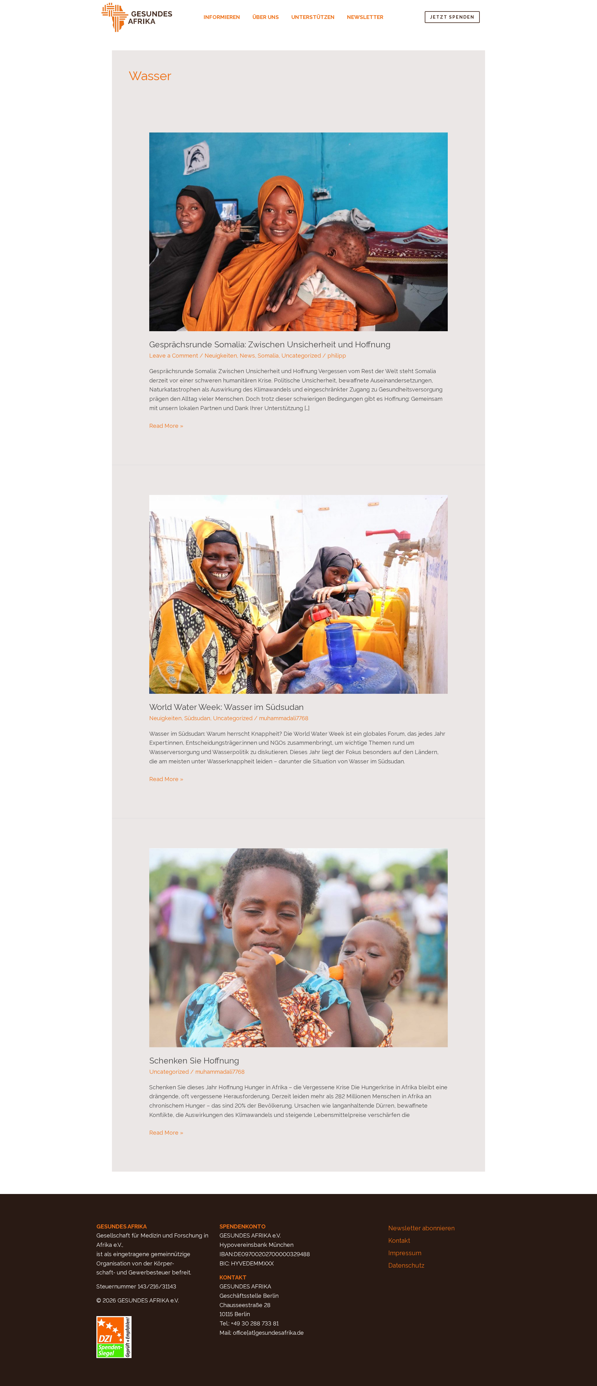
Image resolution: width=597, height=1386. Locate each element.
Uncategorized (301, 355)
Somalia (268, 355)
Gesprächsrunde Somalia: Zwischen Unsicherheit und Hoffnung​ (270, 344)
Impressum (404, 1253)
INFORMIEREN (222, 17)
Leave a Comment (173, 355)
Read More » (166, 425)
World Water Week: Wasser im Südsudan (226, 707)
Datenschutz (406, 1265)
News (247, 355)
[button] (223, 17)
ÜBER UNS (265, 17)
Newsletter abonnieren (421, 1228)
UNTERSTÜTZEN (313, 17)
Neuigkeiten (221, 355)
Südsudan (197, 718)
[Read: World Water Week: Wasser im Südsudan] (298, 594)
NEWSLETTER (365, 17)
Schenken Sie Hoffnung (194, 1060)
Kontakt (399, 1240)
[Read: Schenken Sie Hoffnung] (298, 947)
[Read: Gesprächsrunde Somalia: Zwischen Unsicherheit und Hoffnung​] (298, 231)
